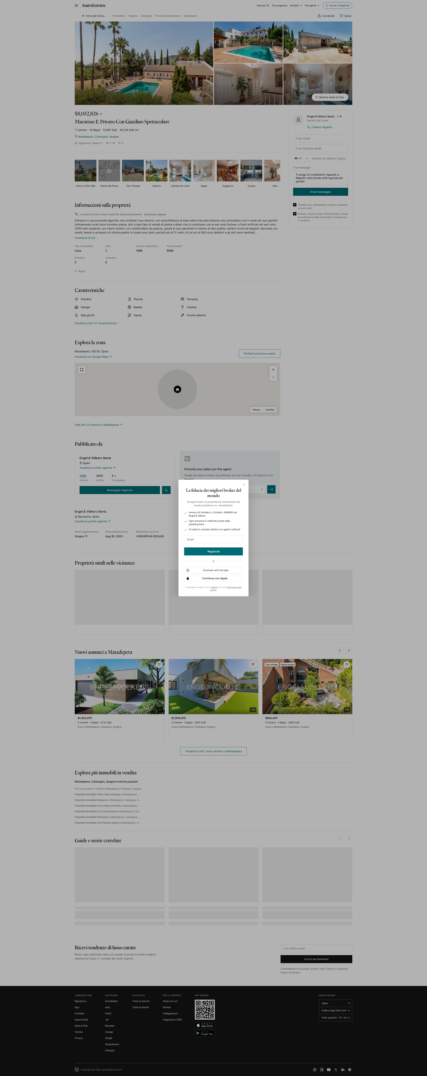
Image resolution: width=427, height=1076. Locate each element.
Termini (214, 587)
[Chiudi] (243, 484)
